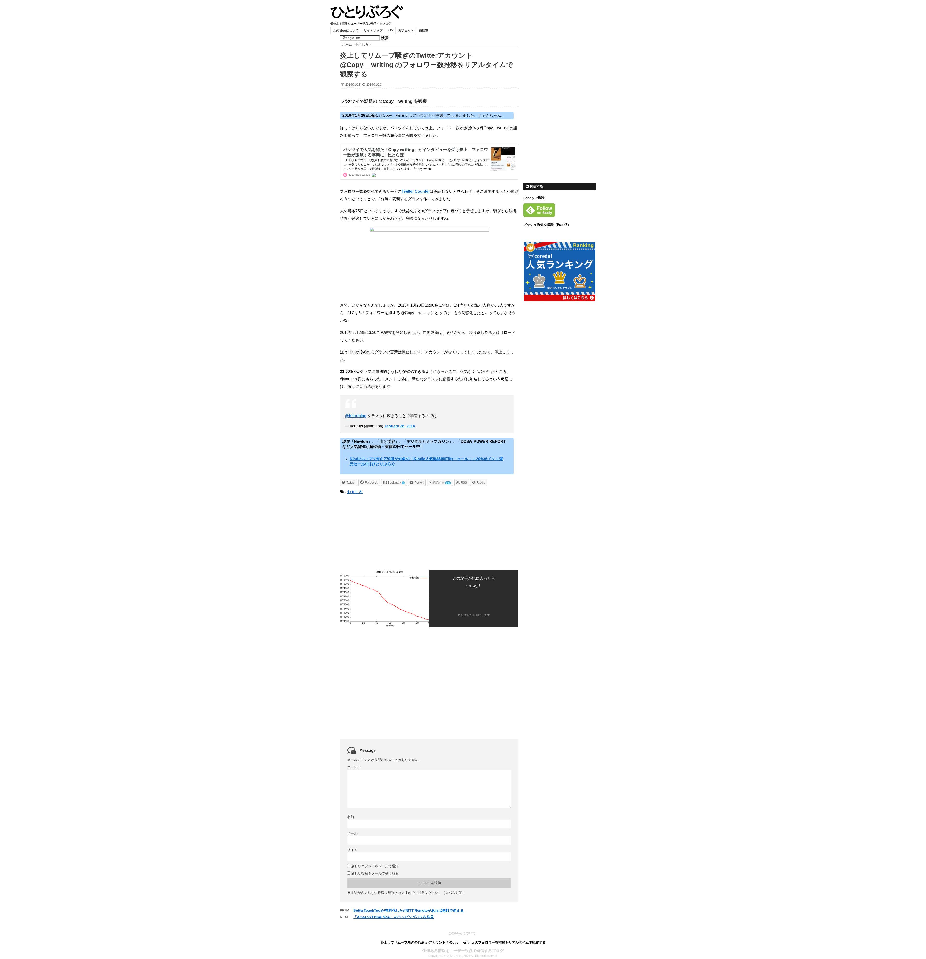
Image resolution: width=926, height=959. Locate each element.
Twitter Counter (416, 191)
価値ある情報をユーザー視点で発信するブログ (463, 951)
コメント (354, 767)
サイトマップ (373, 30)
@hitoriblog (356, 416)
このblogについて (346, 30)
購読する (536, 186)
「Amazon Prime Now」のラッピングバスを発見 (393, 917)
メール (352, 833)
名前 (350, 817)
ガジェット (406, 30)
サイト (352, 850)
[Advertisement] (380, 531)
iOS (390, 30)
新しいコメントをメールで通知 (375, 866)
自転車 (423, 30)
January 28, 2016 (399, 426)
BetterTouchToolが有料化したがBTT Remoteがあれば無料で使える (408, 910)
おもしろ (355, 492)
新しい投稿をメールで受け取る (375, 873)
